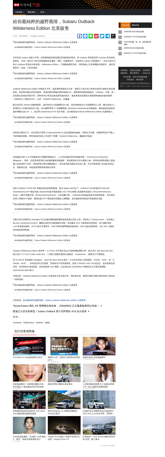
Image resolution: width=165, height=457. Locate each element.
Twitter (102, 36)
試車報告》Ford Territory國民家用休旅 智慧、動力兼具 (99, 438)
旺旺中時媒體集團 (140, 77)
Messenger (85, 36)
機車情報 (31, 12)
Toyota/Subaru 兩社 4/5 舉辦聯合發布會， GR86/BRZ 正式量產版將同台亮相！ (56, 305)
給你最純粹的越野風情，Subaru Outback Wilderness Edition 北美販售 (54, 300)
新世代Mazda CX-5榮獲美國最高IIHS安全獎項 (62, 412)
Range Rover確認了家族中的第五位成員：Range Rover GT (64, 438)
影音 (42, 12)
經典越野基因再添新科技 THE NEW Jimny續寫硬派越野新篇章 (29, 412)
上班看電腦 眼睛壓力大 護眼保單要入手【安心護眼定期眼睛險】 (98, 385)
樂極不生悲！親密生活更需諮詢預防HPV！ (64, 358)
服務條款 (124, 73)
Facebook (79, 36)
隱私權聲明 (134, 73)
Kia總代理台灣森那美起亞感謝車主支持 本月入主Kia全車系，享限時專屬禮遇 (98, 412)
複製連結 (113, 36)
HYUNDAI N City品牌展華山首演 (27, 357)
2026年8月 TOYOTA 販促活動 (135, 37)
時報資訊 (130, 80)
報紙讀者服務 (135, 70)
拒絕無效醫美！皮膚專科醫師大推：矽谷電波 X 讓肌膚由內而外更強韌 (29, 385)
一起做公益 (145, 73)
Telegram (107, 36)
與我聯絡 (124, 70)
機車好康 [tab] (135, 25)
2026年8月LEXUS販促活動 (134, 31)
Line (91, 36)
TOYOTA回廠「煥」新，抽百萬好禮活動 (137, 43)
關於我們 (140, 80)
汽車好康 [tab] (125, 25)
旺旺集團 (127, 77)
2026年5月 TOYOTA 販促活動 (135, 53)
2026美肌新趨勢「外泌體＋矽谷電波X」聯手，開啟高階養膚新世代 (29, 438)
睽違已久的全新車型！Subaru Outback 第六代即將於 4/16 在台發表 (50, 311)
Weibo (96, 36)
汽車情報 (18, 12)
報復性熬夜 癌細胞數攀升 (94, 357)
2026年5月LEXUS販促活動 (134, 48)
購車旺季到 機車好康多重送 (60, 384)
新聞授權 (146, 70)
